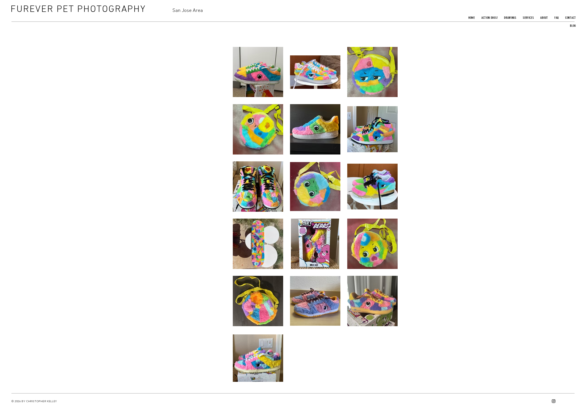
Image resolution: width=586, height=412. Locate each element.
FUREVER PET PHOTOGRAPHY (78, 9)
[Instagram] (553, 401)
